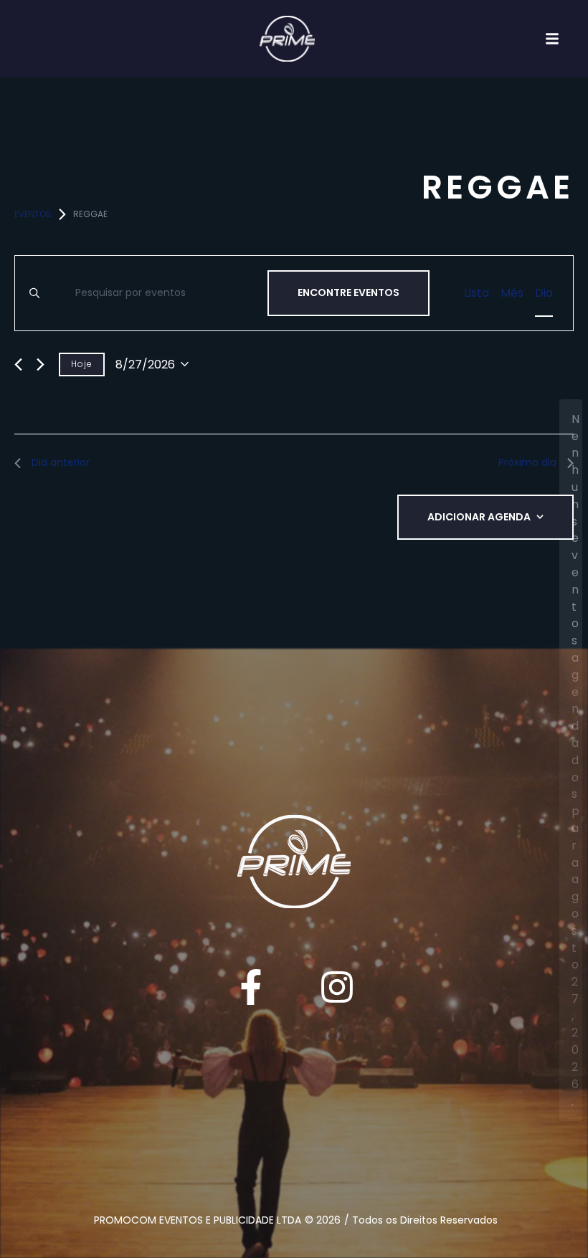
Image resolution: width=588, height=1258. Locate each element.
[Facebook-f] (251, 987)
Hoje (82, 364)
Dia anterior (61, 462)
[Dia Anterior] (18, 364)
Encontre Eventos (348, 292)
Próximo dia (527, 462)
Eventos (33, 214)
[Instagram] (337, 987)
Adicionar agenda (479, 517)
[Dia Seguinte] (40, 364)
